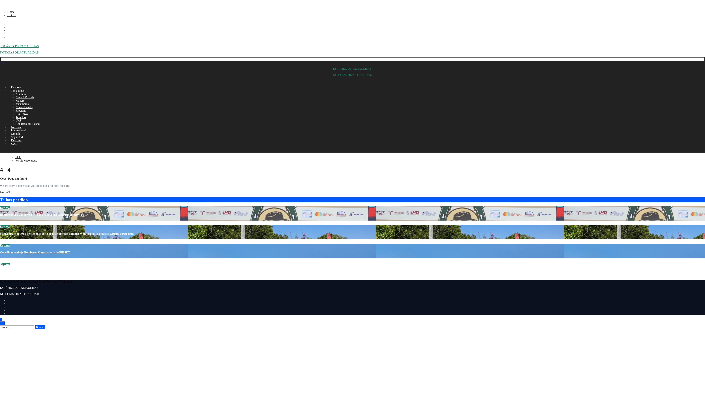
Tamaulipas (17, 90)
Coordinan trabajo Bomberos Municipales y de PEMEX (35, 252)
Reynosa (5, 207)
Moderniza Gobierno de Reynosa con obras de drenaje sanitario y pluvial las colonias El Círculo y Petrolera (67, 233)
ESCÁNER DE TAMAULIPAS (20, 46)
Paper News (46, 281)
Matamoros (22, 103)
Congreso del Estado (28, 123)
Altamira (21, 94)
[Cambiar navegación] (2, 63)
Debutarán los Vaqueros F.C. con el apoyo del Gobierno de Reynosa (42, 214)
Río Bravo (22, 113)
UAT (18, 120)
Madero (20, 100)
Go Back (5, 192)
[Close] (1, 5)
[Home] (2, 59)
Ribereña (21, 110)
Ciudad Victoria (25, 97)
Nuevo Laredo (24, 107)
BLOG (11, 15)
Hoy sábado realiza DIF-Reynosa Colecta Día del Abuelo (35, 271)
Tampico (21, 117)
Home (11, 11)
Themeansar (65, 281)
